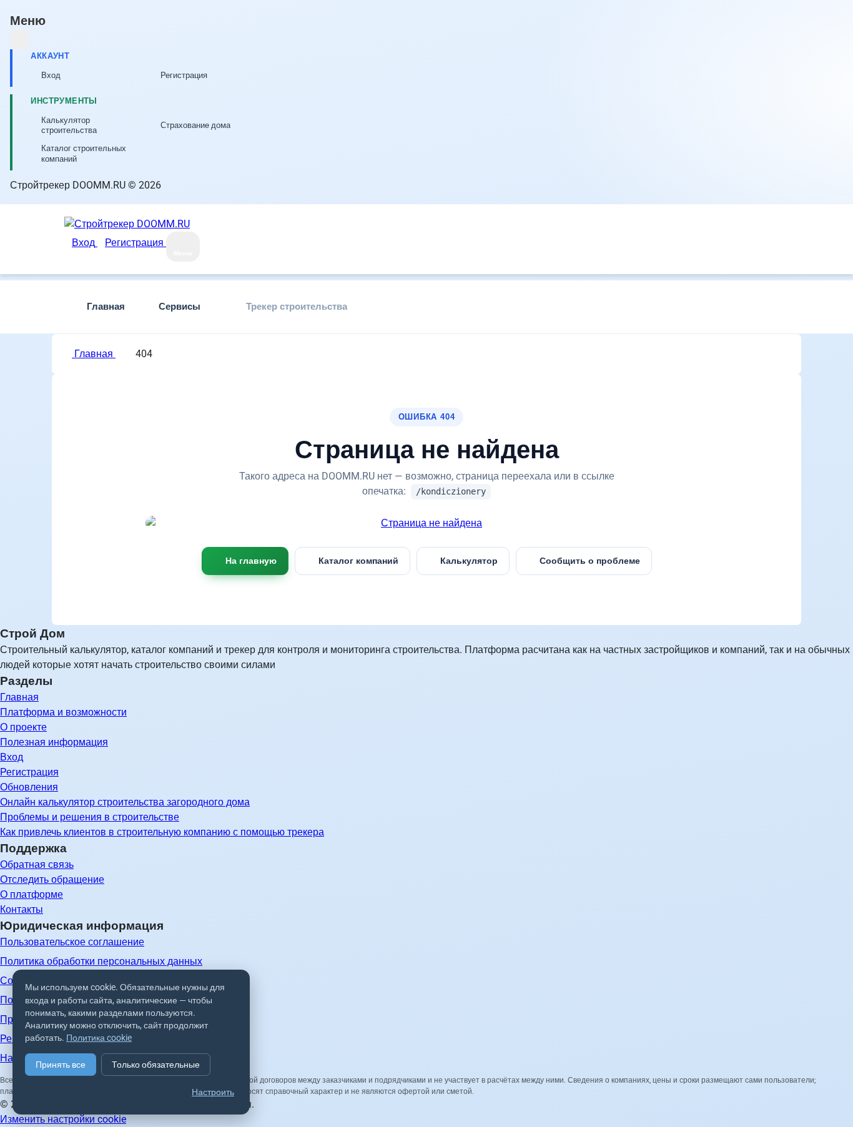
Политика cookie (99, 1038)
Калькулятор (469, 561)
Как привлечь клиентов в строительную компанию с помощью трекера (162, 832)
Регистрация (29, 772)
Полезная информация (54, 742)
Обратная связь (37, 864)
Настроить (213, 1092)
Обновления (29, 787)
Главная (94, 354)
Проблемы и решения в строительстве (89, 817)
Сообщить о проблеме (590, 561)
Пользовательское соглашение (72, 942)
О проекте (23, 727)
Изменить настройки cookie (63, 1119)
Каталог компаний (358, 561)
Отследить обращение (52, 879)
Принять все (61, 1065)
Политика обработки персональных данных (101, 961)
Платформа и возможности (63, 712)
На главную (251, 561)
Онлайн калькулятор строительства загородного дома (125, 802)
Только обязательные (156, 1065)
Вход (11, 757)
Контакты (21, 909)
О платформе (31, 894)
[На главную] (426, 523)
